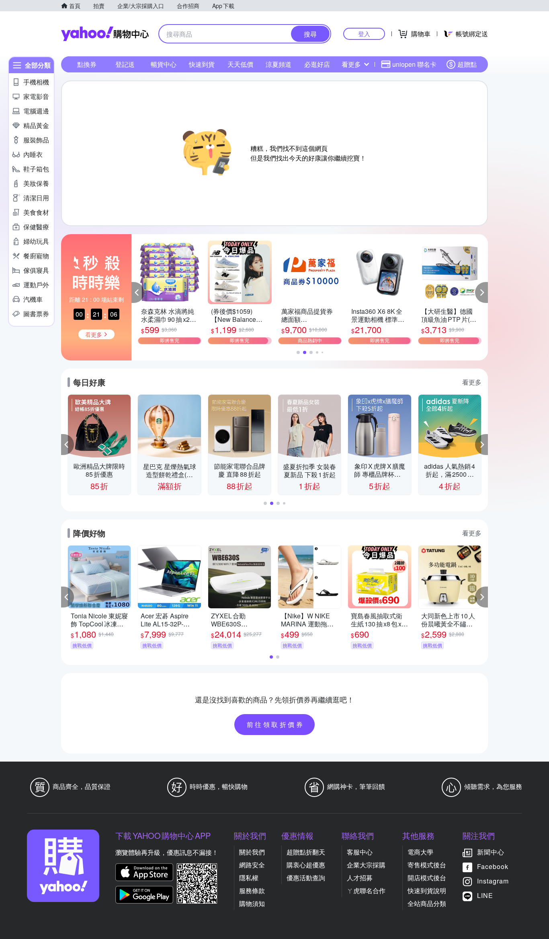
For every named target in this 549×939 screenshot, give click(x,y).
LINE (485, 895)
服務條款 (252, 890)
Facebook (492, 866)
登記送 (125, 64)
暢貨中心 (163, 64)
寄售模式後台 (427, 864)
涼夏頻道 (278, 64)
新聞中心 (490, 852)
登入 (364, 33)
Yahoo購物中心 (105, 33)
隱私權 (248, 877)
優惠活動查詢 (306, 877)
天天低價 (240, 64)
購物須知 (252, 903)
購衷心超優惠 (306, 864)
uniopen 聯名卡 (414, 64)
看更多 (351, 64)
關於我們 (252, 852)
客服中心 (360, 852)
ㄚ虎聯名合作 (366, 890)
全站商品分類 (427, 903)
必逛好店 (317, 64)
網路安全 (252, 864)
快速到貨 (202, 64)
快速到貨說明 (427, 890)
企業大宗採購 (366, 864)
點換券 (86, 64)
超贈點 (467, 64)
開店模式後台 (427, 877)
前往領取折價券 (276, 724)
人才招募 (360, 877)
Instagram (493, 880)
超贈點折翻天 (306, 852)
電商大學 (420, 852)
